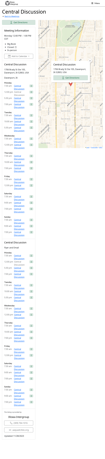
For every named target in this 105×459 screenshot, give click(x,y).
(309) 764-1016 (21, 423)
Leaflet (87, 147)
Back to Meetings (12, 16)
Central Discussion (19, 87)
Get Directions (21, 22)
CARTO (100, 147)
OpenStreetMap (94, 147)
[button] (70, 84)
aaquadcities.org (20, 430)
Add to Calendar (19, 56)
